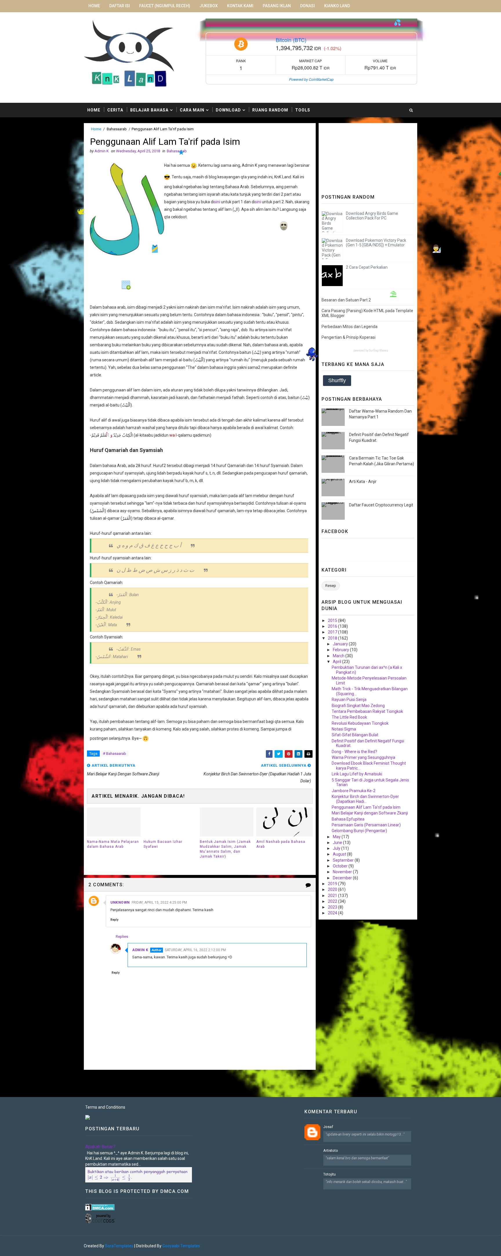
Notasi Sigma (344, 729)
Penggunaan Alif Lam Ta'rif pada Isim (366, 807)
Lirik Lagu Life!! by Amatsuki (357, 774)
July (337, 848)
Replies (122, 936)
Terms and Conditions (105, 1107)
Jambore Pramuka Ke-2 (353, 790)
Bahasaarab (117, 129)
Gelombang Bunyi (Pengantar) (359, 830)
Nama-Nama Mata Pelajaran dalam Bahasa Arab (113, 844)
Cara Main (192, 110)
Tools (302, 110)
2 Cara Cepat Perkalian (367, 267)
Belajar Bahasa (149, 110)
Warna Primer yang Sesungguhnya (363, 757)
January (341, 644)
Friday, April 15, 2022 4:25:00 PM (159, 902)
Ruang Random (270, 110)
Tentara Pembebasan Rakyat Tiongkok (367, 711)
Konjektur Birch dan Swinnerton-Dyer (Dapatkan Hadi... (365, 799)
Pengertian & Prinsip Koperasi (348, 337)
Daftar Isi (119, 5)
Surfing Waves (378, 350)
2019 (333, 883)
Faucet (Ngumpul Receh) (164, 5)
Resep (330, 585)
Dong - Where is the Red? (354, 751)
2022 (333, 901)
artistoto (330, 1150)
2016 (333, 626)
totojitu (329, 1174)
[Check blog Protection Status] (100, 1206)
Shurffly (337, 380)
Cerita (115, 110)
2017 (333, 632)
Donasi (307, 5)
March (339, 655)
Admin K (140, 950)
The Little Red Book (349, 717)
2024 (333, 913)
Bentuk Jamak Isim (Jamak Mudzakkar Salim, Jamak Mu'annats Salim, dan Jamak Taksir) (225, 849)
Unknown (120, 902)
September (344, 860)
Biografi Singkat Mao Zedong (358, 705)
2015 (333, 620)
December (343, 878)
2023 (333, 907)
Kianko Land (337, 5)
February (341, 649)
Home (94, 5)
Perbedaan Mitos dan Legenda (349, 326)
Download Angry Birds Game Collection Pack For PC (372, 216)
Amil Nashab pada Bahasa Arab (280, 844)
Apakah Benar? (100, 1146)
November (343, 871)
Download (228, 110)
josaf (328, 1127)
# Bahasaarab (114, 753)
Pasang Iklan (277, 5)
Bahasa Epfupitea (348, 819)
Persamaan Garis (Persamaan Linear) (366, 825)
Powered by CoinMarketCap (311, 79)
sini (217, 201)
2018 (333, 638)
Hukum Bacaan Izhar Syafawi (163, 844)
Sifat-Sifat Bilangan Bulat (355, 735)
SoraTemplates (119, 1246)
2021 (333, 895)
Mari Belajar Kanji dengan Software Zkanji (370, 813)
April (337, 661)
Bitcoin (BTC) (291, 39)
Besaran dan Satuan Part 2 (346, 300)
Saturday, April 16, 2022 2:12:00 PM (195, 950)
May (337, 836)
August (340, 854)
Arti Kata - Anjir (363, 481)
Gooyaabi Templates (181, 1246)
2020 (333, 889)
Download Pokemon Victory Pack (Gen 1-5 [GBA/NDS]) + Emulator (376, 243)
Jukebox (208, 5)
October (340, 866)
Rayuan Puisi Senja (349, 699)
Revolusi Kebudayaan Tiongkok (360, 723)
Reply (114, 919)
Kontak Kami (240, 5)
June (338, 842)
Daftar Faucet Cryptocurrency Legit (381, 505)
